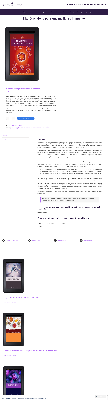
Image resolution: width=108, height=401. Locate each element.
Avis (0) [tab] (4, 139)
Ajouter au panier (25, 118)
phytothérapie (9, 128)
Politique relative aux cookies (40, 398)
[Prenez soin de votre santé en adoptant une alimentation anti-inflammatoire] (13, 329)
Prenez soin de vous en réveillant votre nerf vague (22, 297)
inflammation (39, 127)
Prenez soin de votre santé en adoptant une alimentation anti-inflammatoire (31, 351)
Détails (14, 302)
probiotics (16, 128)
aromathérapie (16, 127)
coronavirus (24, 127)
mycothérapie (46, 127)
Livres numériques (17, 125)
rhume (21, 128)
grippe (29, 127)
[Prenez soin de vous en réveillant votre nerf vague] (13, 276)
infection (33, 127)
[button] (90, 12)
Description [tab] (5, 135)
